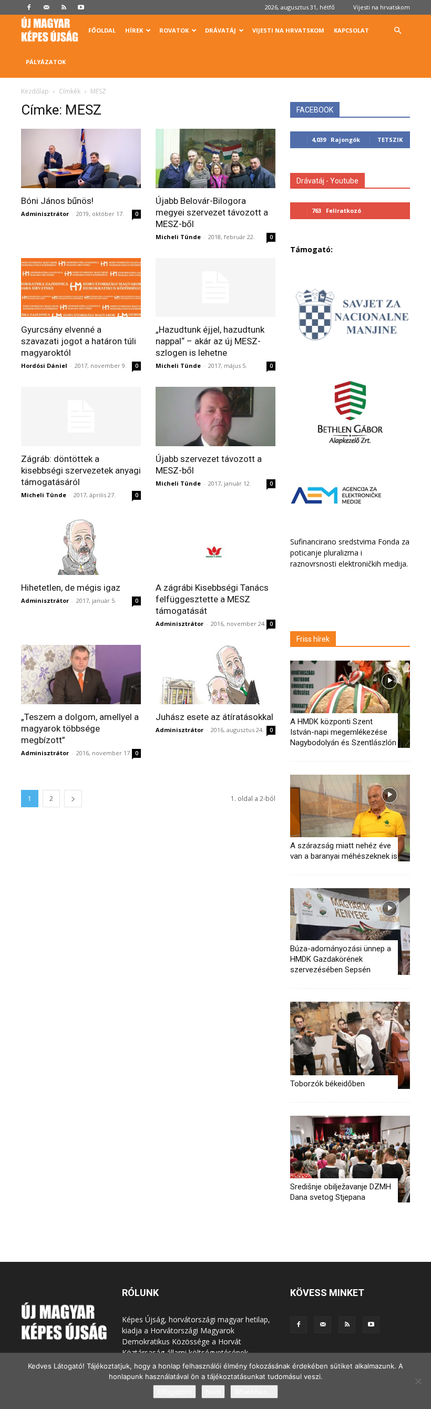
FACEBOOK (314, 110)
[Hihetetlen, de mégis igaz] (81, 545)
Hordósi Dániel (44, 365)
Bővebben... (254, 1391)
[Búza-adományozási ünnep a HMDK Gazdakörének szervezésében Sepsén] (350, 931)
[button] (397, 31)
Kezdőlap (35, 91)
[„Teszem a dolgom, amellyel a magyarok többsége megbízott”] (81, 674)
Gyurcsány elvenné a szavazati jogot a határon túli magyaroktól (78, 341)
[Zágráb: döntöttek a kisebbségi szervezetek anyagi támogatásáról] (81, 416)
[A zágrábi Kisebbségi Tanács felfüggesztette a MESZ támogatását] (215, 545)
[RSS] (63, 7)
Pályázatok (46, 62)
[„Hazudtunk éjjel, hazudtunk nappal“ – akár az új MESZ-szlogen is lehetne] (215, 287)
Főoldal (102, 30)
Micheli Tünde (178, 237)
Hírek (134, 30)
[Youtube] (81, 7)
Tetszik (390, 139)
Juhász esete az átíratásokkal (214, 717)
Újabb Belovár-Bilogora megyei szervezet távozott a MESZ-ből (212, 212)
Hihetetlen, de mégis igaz (70, 587)
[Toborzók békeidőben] (350, 1045)
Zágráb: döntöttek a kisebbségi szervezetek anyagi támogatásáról (81, 470)
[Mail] (46, 7)
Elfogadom (174, 1391)
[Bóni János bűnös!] (81, 158)
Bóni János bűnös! (57, 201)
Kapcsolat (351, 30)
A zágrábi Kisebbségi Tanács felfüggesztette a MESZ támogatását (212, 599)
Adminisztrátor (45, 214)
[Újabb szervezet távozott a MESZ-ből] (215, 416)
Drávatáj (220, 30)
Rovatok (174, 30)
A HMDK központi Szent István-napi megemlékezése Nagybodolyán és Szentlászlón (343, 732)
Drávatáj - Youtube (327, 181)
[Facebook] (29, 7)
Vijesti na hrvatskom (381, 7)
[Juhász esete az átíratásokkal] (215, 674)
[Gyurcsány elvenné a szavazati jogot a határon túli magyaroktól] (81, 287)
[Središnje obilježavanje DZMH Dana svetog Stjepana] (350, 1159)
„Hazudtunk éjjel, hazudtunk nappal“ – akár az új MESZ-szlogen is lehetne (210, 341)
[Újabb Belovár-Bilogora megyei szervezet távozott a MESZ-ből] (215, 158)
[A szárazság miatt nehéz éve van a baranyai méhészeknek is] (350, 818)
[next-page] (73, 798)
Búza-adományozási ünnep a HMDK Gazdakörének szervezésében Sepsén (340, 959)
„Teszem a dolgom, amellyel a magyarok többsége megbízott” (80, 728)
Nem (213, 1391)
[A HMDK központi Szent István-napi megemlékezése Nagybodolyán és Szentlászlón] (350, 704)
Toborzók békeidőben (327, 1083)
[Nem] (418, 1381)
